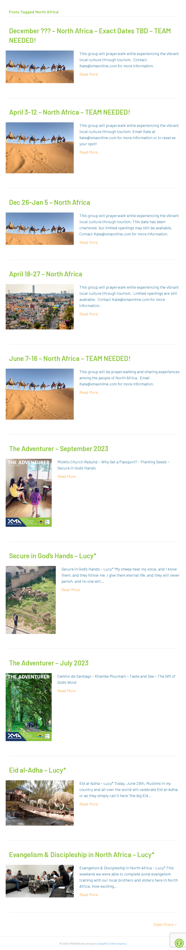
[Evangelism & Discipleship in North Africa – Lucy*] (40, 880)
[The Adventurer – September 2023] (29, 492)
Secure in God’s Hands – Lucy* (52, 555)
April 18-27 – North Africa (45, 274)
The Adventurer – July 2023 (49, 663)
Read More (88, 74)
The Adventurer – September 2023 (58, 448)
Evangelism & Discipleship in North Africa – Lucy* (81, 854)
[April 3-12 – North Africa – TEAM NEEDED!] (40, 147)
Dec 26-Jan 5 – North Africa (49, 202)
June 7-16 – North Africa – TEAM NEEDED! (70, 358)
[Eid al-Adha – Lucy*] (40, 802)
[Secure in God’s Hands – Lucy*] (31, 599)
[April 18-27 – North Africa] (40, 306)
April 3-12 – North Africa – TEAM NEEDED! (69, 112)
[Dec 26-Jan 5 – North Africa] (40, 228)
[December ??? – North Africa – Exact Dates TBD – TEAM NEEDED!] (40, 66)
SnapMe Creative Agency (112, 943)
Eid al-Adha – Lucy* (37, 770)
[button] (179, 943)
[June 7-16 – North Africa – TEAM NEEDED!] (40, 393)
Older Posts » (165, 924)
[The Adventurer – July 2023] (29, 706)
